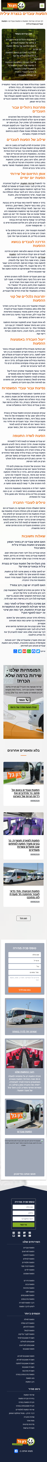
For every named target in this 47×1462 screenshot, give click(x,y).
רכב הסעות (30, 1382)
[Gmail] (24, 651)
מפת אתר (30, 1421)
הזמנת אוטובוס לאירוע (25, 1356)
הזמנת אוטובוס (28, 1349)
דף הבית (39, 21)
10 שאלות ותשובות (27, 75)
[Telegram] (20, 651)
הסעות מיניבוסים (27, 1299)
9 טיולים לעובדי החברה (25, 72)
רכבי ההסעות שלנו (24, 1072)
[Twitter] (38, 651)
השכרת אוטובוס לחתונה (25, 1363)
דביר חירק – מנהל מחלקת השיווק (21, 1413)
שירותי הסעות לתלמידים (25, 1410)
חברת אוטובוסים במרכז (25, 1406)
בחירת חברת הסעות (26, 1398)
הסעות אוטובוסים (27, 1295)
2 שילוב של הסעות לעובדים (23, 43)
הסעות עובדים (15, 21)
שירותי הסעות (28, 21)
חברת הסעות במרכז (26, 1402)
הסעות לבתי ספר (27, 1266)
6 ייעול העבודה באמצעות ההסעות (20, 62)
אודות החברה (29, 1417)
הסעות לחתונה (28, 1255)
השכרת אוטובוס (28, 1367)
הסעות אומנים (29, 1274)
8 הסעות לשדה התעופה (25, 69)
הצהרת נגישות (28, 1428)
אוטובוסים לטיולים (27, 1342)
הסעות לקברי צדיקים (26, 1334)
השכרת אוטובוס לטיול (26, 1338)
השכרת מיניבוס (28, 1371)
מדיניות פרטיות (28, 1424)
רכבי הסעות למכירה (26, 1303)
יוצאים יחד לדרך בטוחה (24, 1031)
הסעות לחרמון (28, 1327)
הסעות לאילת (29, 1319)
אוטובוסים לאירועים (26, 1345)
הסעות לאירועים (28, 1251)
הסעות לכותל (29, 1331)
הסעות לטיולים (28, 1259)
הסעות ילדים (29, 1270)
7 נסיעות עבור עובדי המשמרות (22, 65)
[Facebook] (33, 651)
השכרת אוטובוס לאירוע (25, 1360)
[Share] (15, 651)
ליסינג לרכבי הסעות (26, 1306)
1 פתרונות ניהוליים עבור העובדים (21, 39)
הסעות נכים (29, 1284)
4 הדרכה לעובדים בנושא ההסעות (21, 52)
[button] (42, 5)
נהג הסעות (30, 1378)
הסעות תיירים (29, 1281)
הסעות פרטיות (28, 1288)
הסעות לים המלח (27, 1323)
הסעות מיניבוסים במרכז (25, 1374)
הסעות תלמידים (28, 1262)
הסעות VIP (30, 1292)
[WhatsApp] (29, 651)
